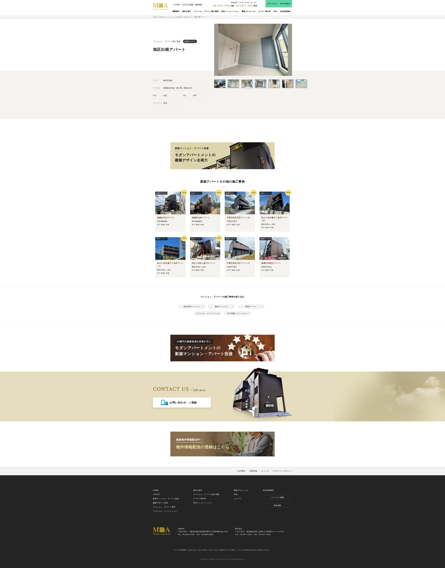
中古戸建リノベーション (237, 313)
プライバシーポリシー (282, 471)
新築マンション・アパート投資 (166, 499)
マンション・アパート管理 (164, 507)
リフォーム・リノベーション (208, 313)
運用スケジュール (249, 11)
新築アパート (250, 307)
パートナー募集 (188, 4)
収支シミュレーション (230, 11)
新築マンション (221, 307)
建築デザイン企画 (160, 503)
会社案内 (241, 471)
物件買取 (199, 4)
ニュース (265, 471)
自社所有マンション (191, 307)
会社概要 (176, 4)
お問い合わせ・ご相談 (183, 402)
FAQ (275, 11)
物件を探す (186, 11)
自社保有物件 (268, 490)
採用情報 (253, 471)
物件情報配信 (285, 4)
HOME (156, 490)
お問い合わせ (272, 4)
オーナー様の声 (265, 11)
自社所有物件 (285, 11)
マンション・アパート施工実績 (206, 11)
